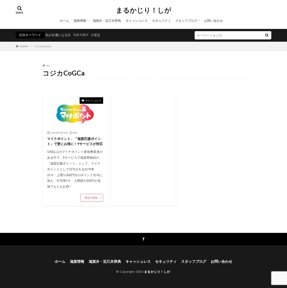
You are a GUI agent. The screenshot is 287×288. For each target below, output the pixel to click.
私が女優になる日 (58, 35)
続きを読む (91, 197)
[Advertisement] (143, 134)
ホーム (64, 20)
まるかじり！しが (143, 10)
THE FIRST (81, 35)
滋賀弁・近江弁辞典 (107, 20)
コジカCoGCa (43, 46)
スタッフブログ (186, 20)
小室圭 (95, 35)
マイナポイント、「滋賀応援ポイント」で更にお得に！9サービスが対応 (75, 141)
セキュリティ (161, 20)
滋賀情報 (80, 20)
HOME (24, 46)
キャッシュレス (137, 20)
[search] (266, 35)
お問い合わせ (213, 20)
